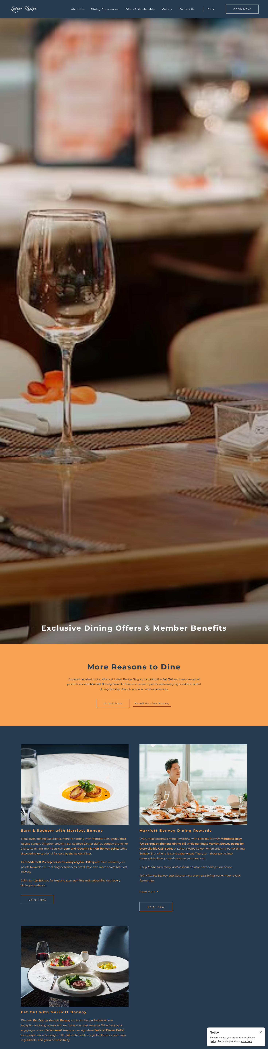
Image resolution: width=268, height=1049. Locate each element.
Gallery (167, 9)
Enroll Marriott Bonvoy (152, 703)
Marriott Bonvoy (103, 838)
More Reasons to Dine (134, 667)
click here (246, 1041)
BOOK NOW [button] (242, 9)
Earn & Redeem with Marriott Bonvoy (62, 831)
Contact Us (186, 9)
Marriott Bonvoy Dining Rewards (175, 831)
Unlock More (113, 703)
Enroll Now (156, 908)
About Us (77, 9)
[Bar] (23, 9)
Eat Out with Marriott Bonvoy (54, 1012)
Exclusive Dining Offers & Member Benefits (134, 628)
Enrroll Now (38, 901)
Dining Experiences (105, 9)
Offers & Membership (140, 9)
